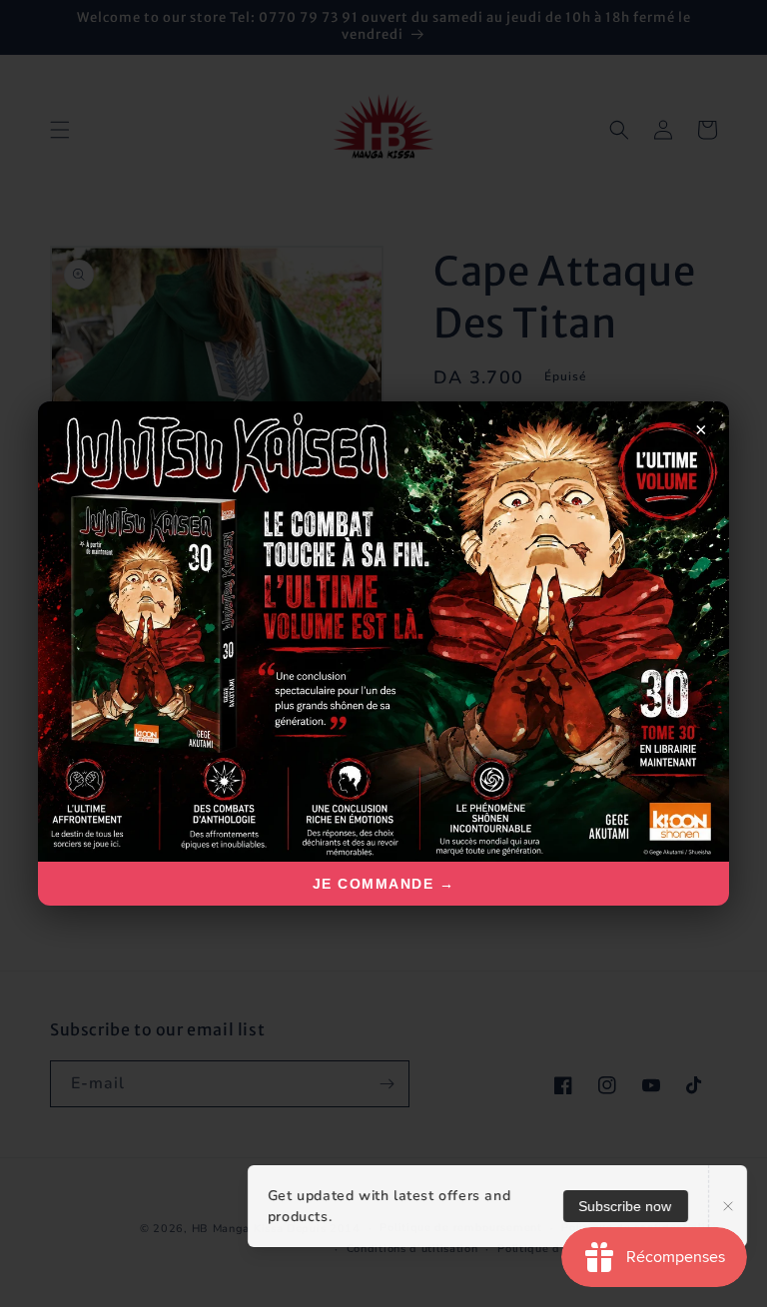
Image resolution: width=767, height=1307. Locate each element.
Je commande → (384, 884)
